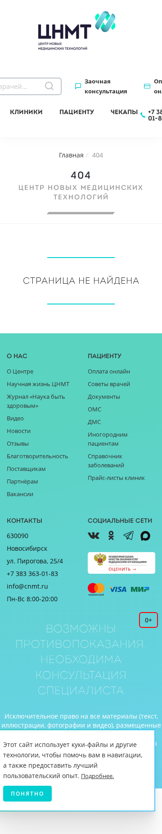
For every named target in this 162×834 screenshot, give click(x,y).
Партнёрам (22, 481)
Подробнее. (97, 776)
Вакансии (20, 494)
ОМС (94, 409)
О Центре (20, 371)
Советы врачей (109, 384)
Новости (19, 431)
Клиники (26, 112)
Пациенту (76, 112)
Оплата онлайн (109, 371)
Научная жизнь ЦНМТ (38, 384)
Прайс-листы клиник (116, 478)
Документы (104, 396)
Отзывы (18, 443)
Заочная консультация (106, 86)
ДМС (94, 422)
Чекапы (124, 112)
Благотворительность (37, 456)
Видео (15, 418)
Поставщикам (26, 469)
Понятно (27, 793)
